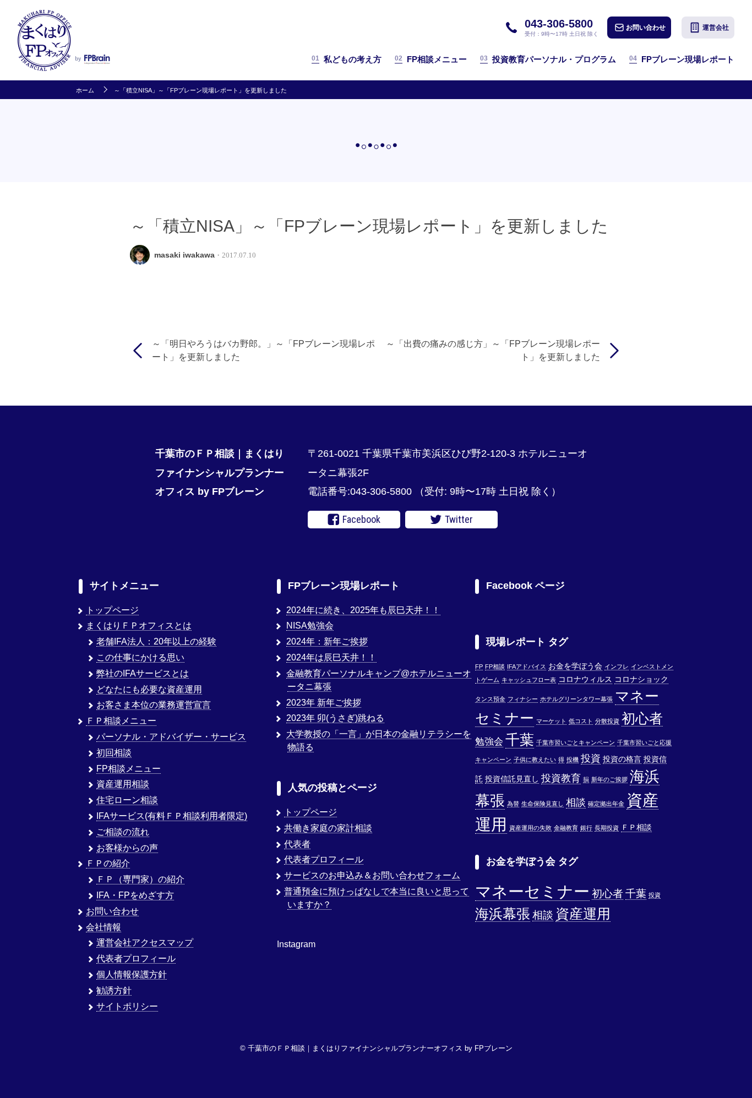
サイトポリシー (127, 1006)
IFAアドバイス (526, 666)
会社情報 (103, 927)
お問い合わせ (646, 27)
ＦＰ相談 (636, 827)
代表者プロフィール (136, 958)
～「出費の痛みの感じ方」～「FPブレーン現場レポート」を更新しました (493, 350)
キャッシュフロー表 (529, 679)
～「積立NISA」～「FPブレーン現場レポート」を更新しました (200, 91)
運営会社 (715, 27)
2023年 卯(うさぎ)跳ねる (335, 718)
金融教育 (566, 827)
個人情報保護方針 (131, 974)
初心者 (642, 718)
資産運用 (583, 913)
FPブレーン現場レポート (681, 59)
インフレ (616, 666)
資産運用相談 (122, 784)
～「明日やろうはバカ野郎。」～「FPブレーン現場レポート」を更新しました (263, 350)
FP (479, 666)
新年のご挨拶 (609, 779)
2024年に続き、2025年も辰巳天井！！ (363, 610)
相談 (576, 802)
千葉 (519, 739)
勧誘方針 (114, 990)
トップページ (112, 610)
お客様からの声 (127, 848)
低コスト (581, 721)
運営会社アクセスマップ (144, 942)
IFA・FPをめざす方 (135, 895)
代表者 (297, 844)
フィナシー (523, 699)
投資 (591, 758)
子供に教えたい (535, 759)
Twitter (459, 519)
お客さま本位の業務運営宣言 (153, 704)
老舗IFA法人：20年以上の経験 (156, 641)
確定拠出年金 (606, 803)
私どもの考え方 (347, 59)
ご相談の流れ (122, 832)
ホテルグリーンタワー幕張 (576, 699)
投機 (572, 759)
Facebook (361, 519)
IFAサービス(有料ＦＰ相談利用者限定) (171, 816)
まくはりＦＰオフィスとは (139, 625)
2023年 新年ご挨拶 (323, 702)
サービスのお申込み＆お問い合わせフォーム (372, 875)
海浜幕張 (502, 913)
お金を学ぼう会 (575, 666)
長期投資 (607, 827)
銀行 (586, 827)
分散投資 (607, 721)
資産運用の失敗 (530, 827)
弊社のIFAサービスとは (142, 673)
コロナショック (641, 679)
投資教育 (561, 778)
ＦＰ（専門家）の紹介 (140, 879)
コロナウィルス (585, 679)
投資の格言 (622, 759)
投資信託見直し (512, 779)
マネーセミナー (532, 891)
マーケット (551, 721)
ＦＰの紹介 (108, 863)
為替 (513, 803)
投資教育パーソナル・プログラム (548, 59)
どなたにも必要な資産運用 (149, 689)
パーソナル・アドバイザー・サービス (171, 736)
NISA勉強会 (310, 625)
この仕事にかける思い (140, 657)
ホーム (85, 91)
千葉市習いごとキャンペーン (575, 742)
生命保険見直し (542, 803)
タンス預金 (490, 699)
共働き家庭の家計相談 (328, 828)
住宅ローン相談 (127, 800)
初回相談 (114, 752)
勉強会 (489, 741)
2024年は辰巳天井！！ (331, 657)
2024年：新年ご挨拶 (327, 641)
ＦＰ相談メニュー (121, 720)
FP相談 (495, 666)
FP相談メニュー (431, 59)
